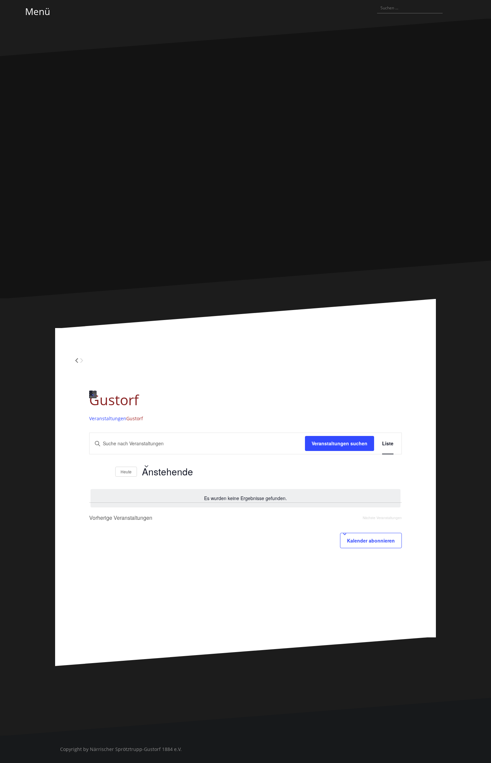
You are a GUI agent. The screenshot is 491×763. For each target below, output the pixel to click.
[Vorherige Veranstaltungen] (93, 472)
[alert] (245, 498)
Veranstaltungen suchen (339, 443)
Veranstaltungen (107, 418)
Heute (126, 471)
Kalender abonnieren (371, 540)
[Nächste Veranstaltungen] (106, 472)
